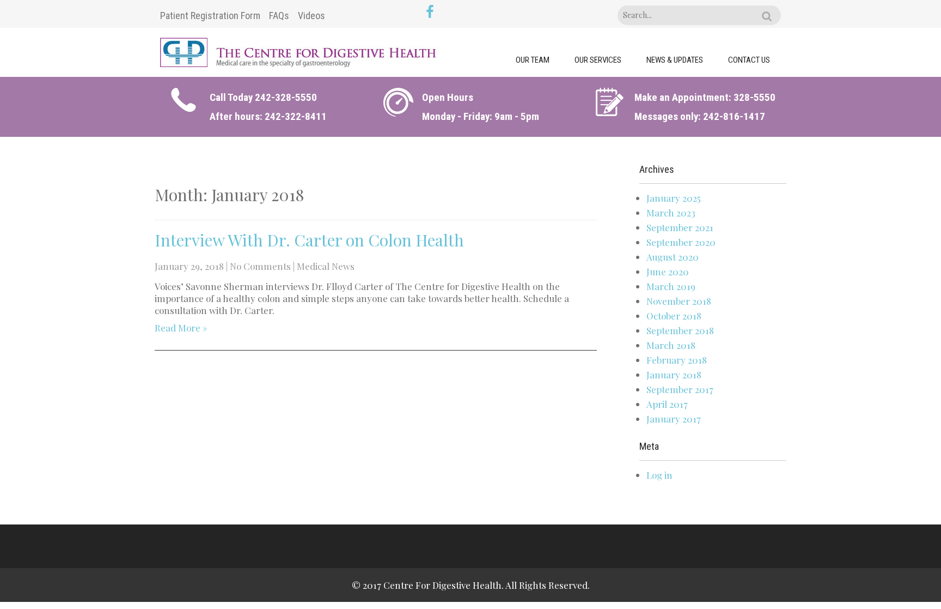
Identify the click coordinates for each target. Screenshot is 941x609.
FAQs (279, 15)
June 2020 (667, 272)
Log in (659, 475)
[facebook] (430, 12)
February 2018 (676, 360)
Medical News (326, 266)
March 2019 (670, 286)
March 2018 (670, 345)
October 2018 (673, 316)
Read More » (181, 328)
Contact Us (749, 60)
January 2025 (673, 198)
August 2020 (672, 257)
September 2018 (680, 330)
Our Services (598, 60)
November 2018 (678, 301)
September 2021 (679, 227)
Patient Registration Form (210, 15)
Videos (311, 15)
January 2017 (673, 419)
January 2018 (673, 375)
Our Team (532, 60)
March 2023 (670, 213)
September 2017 (679, 389)
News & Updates (674, 60)
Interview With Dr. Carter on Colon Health (309, 240)
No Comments (260, 266)
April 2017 (667, 404)
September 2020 (681, 242)
